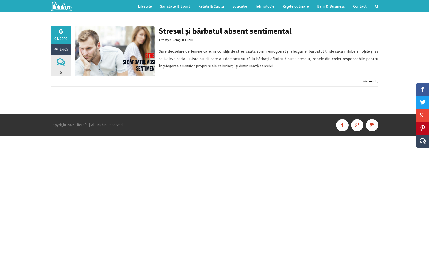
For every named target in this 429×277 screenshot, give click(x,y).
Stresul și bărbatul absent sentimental (225, 31)
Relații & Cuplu (182, 40)
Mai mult (369, 81)
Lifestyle (165, 40)
